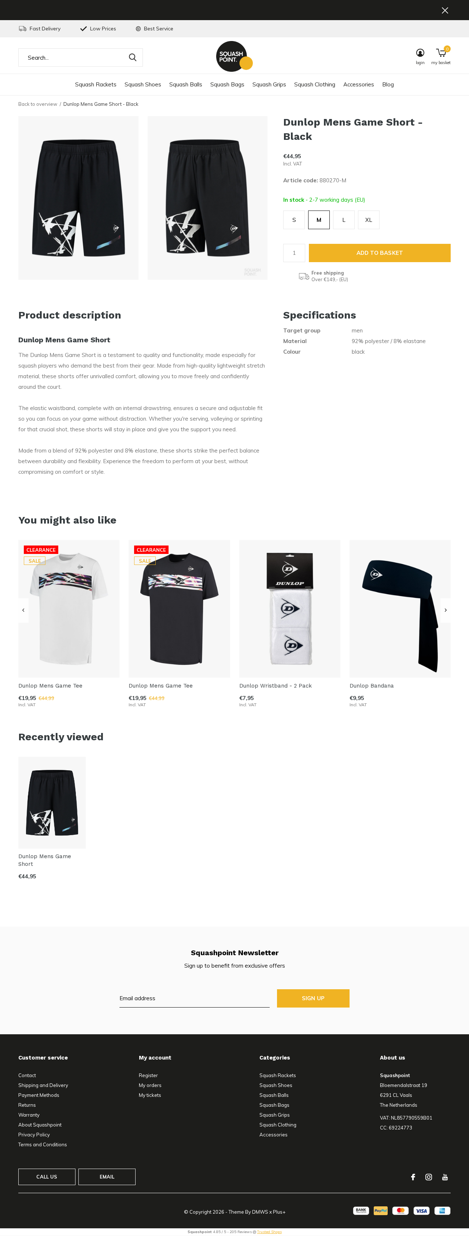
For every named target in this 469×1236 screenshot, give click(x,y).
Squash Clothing (314, 84)
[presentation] (23, 611)
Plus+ (279, 1212)
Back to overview (37, 104)
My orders (150, 1085)
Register (148, 1075)
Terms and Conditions (42, 1144)
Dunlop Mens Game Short (44, 860)
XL (368, 219)
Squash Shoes (143, 84)
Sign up (313, 998)
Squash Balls (185, 84)
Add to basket (380, 252)
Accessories (358, 84)
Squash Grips (269, 84)
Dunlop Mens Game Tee (50, 685)
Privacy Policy (34, 1135)
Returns (27, 1105)
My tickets (150, 1095)
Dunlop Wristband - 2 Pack (275, 685)
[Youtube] (445, 1177)
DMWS (260, 1212)
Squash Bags (227, 84)
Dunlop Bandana (372, 685)
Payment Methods (38, 1095)
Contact (27, 1075)
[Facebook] (413, 1177)
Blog (388, 84)
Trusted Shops (269, 1231)
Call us (46, 1177)
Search (132, 57)
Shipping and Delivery (43, 1085)
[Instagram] (428, 1177)
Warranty (29, 1115)
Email (107, 1177)
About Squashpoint (40, 1125)
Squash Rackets (96, 84)
